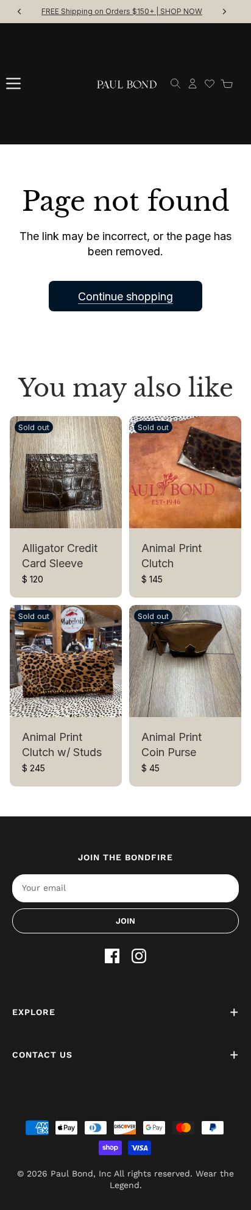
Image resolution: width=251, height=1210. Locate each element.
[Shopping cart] (227, 83)
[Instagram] (139, 956)
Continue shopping (125, 296)
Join (125, 920)
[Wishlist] (209, 83)
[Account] (192, 83)
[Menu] (13, 83)
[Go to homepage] (127, 84)
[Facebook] (112, 956)
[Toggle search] (175, 83)
